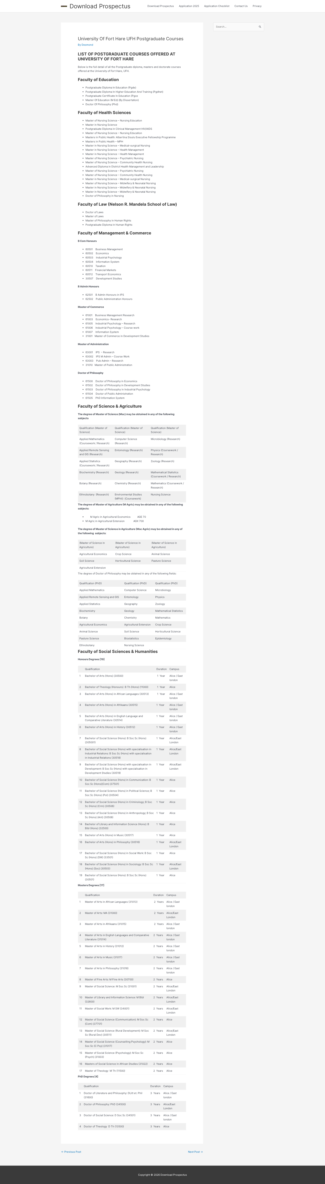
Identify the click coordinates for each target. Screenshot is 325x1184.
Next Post (195, 1151)
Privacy (257, 6)
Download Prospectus (100, 6)
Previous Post (71, 1151)
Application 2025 (189, 6)
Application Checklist (216, 6)
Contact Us (241, 6)
